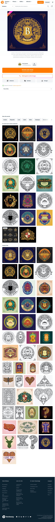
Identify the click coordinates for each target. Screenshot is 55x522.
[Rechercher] (48, 6)
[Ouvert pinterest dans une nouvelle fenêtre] (23, 516)
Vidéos (21, 1)
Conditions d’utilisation (47, 516)
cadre (24, 119)
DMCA (17, 487)
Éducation (4, 492)
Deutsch (49, 490)
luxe (19, 119)
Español (48, 486)
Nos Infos (31, 488)
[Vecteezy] (2, 2)
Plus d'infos (6, 88)
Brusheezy (4, 484)
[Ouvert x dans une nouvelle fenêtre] (28, 516)
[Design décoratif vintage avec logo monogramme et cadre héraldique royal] (10, 235)
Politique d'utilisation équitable (43, 518)
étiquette (12, 119)
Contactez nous (33, 486)
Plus (6, 3)
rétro (30, 119)
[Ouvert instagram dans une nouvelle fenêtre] (19, 516)
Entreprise (4, 490)
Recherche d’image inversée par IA (5, 499)
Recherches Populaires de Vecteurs (19, 494)
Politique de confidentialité (46, 517)
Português (49, 488)
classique (37, 119)
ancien (5, 119)
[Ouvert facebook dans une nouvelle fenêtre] (16, 516)
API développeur (5, 495)
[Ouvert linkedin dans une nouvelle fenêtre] (21, 516)
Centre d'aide (32, 484)
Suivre (34, 65)
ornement (45, 119)
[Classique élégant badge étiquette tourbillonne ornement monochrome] (27, 183)
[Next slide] (49, 119)
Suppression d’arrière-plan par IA (5, 505)
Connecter (47, 2)
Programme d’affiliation (18, 490)
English (48, 484)
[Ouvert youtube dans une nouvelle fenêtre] (30, 516)
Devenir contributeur (32, 491)
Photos (14, 1)
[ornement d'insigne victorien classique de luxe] (27, 235)
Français (49, 492)
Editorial (28, 1)
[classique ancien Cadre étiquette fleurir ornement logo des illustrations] (10, 322)
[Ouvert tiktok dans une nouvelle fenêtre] (25, 516)
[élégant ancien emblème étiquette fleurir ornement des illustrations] (28, 322)
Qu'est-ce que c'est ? (17, 85)
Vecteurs (7, 1)
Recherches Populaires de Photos (19, 499)
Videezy (4, 488)
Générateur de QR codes (5, 509)
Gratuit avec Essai (27, 70)
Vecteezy (4, 486)
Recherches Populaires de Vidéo (19, 503)
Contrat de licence (18, 485)
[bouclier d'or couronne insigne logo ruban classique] (10, 201)
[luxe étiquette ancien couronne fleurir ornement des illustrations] (10, 183)
